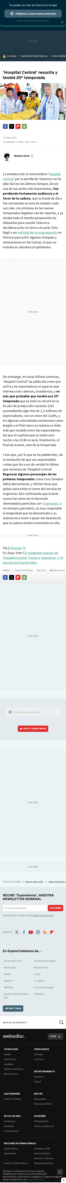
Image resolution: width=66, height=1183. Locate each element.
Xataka (7, 1054)
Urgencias (50, 503)
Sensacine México (42, 1153)
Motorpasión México (44, 1163)
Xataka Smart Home (13, 1069)
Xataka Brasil (10, 1153)
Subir (53, 1036)
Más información (36, 1179)
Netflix (7, 974)
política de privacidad (43, 915)
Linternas (39, 993)
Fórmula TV (17, 548)
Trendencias (9, 1121)
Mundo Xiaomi (11, 1073)
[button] (23, 156)
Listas (37, 974)
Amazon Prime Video (45, 960)
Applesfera (9, 1064)
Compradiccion (11, 1131)
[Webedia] (14, 1038)
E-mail (24, 126)
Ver (34, 728)
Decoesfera (9, 1126)
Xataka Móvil (10, 1059)
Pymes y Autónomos (44, 1126)
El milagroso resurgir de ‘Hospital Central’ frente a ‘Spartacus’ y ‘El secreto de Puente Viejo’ (33, 558)
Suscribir (55, 907)
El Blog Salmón (41, 1121)
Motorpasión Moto (43, 1103)
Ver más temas (13, 1008)
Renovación (58, 570)
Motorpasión (40, 1099)
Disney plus (10, 967)
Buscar (61, 1022)
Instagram (38, 931)
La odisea (11, 56)
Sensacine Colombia (44, 1158)
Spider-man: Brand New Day (16, 995)
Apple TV (8, 980)
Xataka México (11, 1148)
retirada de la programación (37, 232)
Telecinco (41, 570)
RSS (45, 931)
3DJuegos (38, 1054)
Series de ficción (24, 570)
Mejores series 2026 (34, 881)
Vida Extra (39, 1059)
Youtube (31, 931)
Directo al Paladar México (16, 1163)
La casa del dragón (44, 987)
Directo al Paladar (12, 1099)
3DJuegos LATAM (42, 1148)
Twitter (11, 126)
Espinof (37, 1081)
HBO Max (8, 987)
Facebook (5, 126)
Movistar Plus (41, 967)
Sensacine (38, 1076)
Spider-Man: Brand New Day (34, 56)
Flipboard (17, 126)
